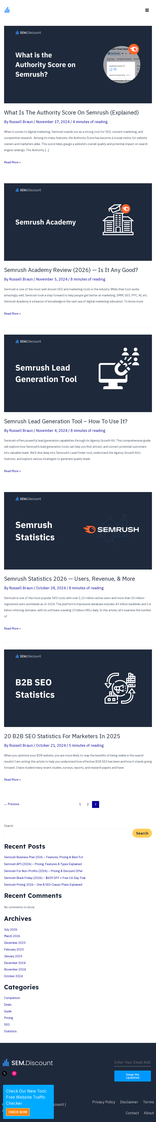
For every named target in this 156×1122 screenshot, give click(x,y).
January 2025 (13, 956)
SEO (7, 1024)
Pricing (8, 1018)
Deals (8, 1004)
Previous (11, 804)
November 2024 (15, 969)
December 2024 (15, 963)
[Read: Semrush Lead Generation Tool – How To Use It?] (78, 372)
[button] (17, 1112)
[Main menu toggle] (147, 10)
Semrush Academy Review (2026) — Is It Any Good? (71, 270)
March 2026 (12, 936)
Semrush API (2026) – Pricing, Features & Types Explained (43, 864)
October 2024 (13, 976)
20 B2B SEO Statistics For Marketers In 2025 (62, 736)
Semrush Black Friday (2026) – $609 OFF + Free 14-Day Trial (45, 878)
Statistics (10, 1031)
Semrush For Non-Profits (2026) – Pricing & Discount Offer (43, 871)
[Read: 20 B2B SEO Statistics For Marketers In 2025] (78, 687)
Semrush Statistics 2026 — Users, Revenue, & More (69, 578)
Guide (8, 1011)
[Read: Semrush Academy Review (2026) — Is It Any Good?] (78, 221)
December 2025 (15, 943)
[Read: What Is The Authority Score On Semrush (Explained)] (78, 64)
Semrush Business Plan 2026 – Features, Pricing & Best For (43, 857)
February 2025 (14, 949)
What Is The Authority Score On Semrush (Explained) (71, 112)
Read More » (12, 162)
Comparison (12, 998)
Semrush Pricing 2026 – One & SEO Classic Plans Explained (43, 884)
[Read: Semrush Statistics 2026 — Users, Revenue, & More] (78, 530)
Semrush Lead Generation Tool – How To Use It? (65, 421)
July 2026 (10, 929)
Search (8, 826)
